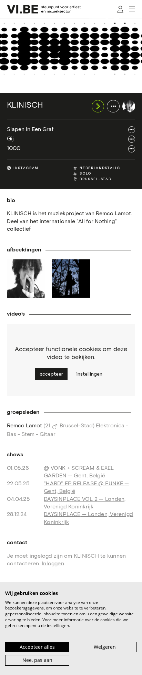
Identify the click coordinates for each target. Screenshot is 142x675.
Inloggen (53, 564)
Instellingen (89, 374)
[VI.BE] (44, 9)
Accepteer (51, 374)
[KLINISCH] (128, 106)
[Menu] (132, 9)
